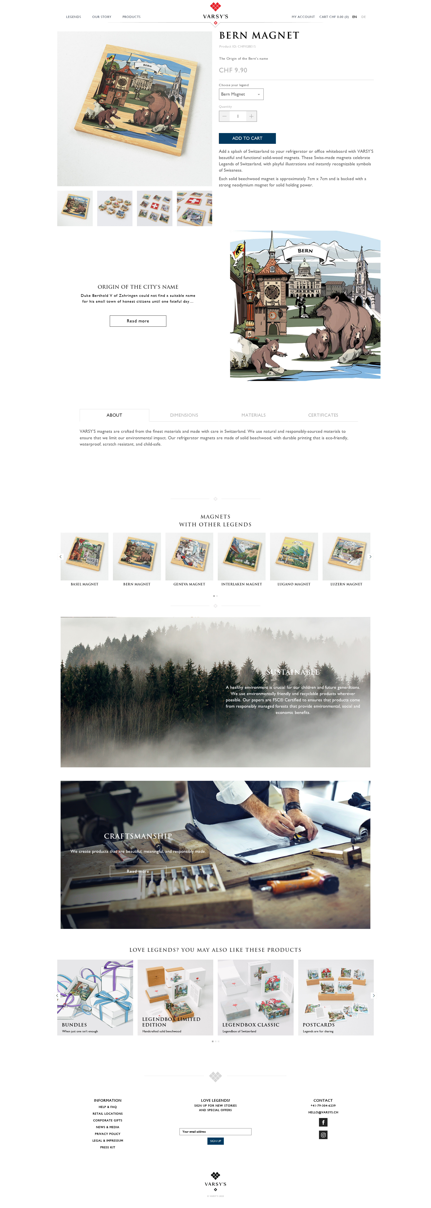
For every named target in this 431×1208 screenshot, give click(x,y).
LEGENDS (73, 17)
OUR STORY (101, 17)
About (114, 415)
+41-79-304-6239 (323, 1105)
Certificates (323, 415)
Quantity (225, 106)
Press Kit (107, 1147)
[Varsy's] (215, 10)
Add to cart (247, 138)
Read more (138, 321)
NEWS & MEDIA (107, 1127)
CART (334, 17)
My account (303, 17)
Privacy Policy (108, 1134)
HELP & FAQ (108, 1107)
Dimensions (184, 415)
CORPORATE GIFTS (107, 1120)
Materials (254, 415)
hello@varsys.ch (323, 1112)
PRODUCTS (132, 17)
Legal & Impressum (107, 1140)
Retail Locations (108, 1113)
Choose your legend (234, 85)
